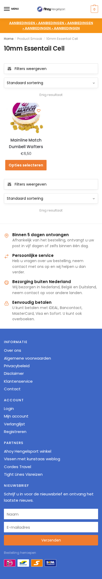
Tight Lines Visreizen (23, 474)
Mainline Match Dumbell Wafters (26, 143)
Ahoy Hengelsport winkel (27, 451)
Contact (12, 389)
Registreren (15, 431)
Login (9, 408)
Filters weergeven (31, 68)
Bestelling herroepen (20, 552)
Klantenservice (18, 381)
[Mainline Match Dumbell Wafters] (26, 118)
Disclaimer (14, 373)
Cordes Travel (17, 466)
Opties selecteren (26, 165)
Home (8, 38)
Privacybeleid (17, 366)
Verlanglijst (14, 424)
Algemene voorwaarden (27, 358)
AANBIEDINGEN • (52, 22)
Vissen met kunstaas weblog (32, 459)
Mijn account (16, 416)
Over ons (12, 350)
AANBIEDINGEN (67, 28)
